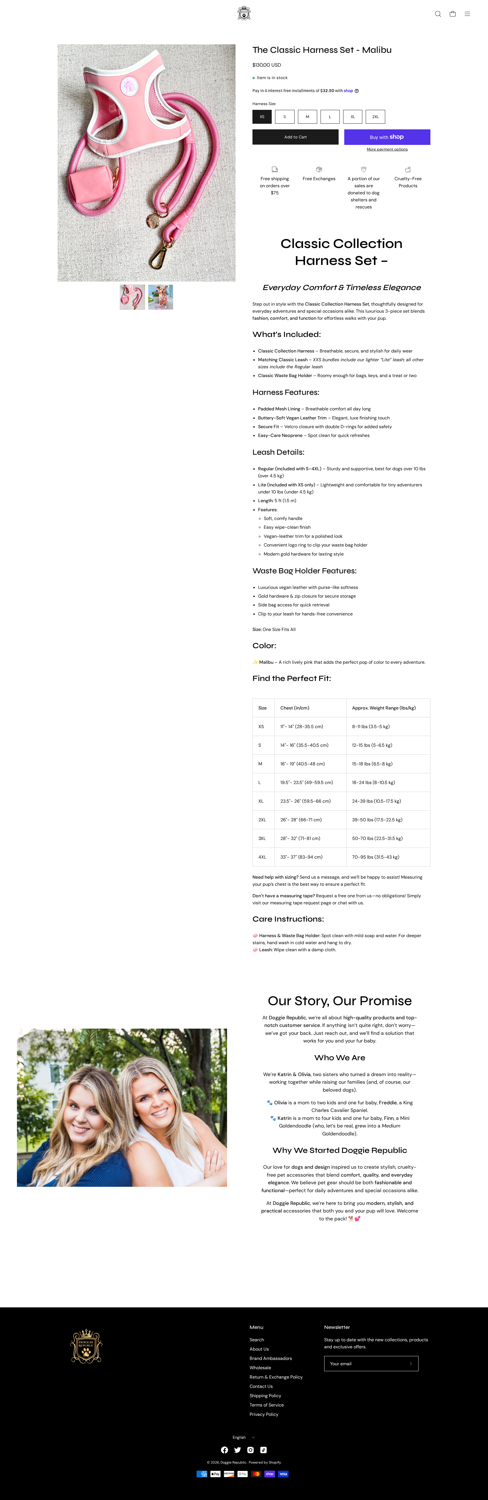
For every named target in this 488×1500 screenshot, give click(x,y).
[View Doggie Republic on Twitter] (237, 1450)
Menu (256, 1327)
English (239, 1437)
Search (257, 1340)
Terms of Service (267, 1405)
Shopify (275, 1462)
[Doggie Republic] (244, 13)
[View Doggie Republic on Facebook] (224, 1450)
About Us (259, 1349)
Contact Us (261, 1386)
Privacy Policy (264, 1414)
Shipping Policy (265, 1396)
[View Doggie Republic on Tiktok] (263, 1450)
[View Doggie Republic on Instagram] (250, 1450)
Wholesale (260, 1368)
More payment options (387, 149)
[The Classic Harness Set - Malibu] (132, 297)
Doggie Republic (234, 1462)
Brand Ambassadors (271, 1358)
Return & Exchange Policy (276, 1377)
